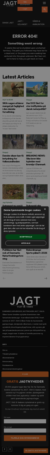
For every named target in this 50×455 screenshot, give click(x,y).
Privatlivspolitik (22, 231)
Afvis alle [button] (25, 243)
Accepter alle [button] (26, 237)
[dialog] (25, 227)
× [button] (45, 209)
